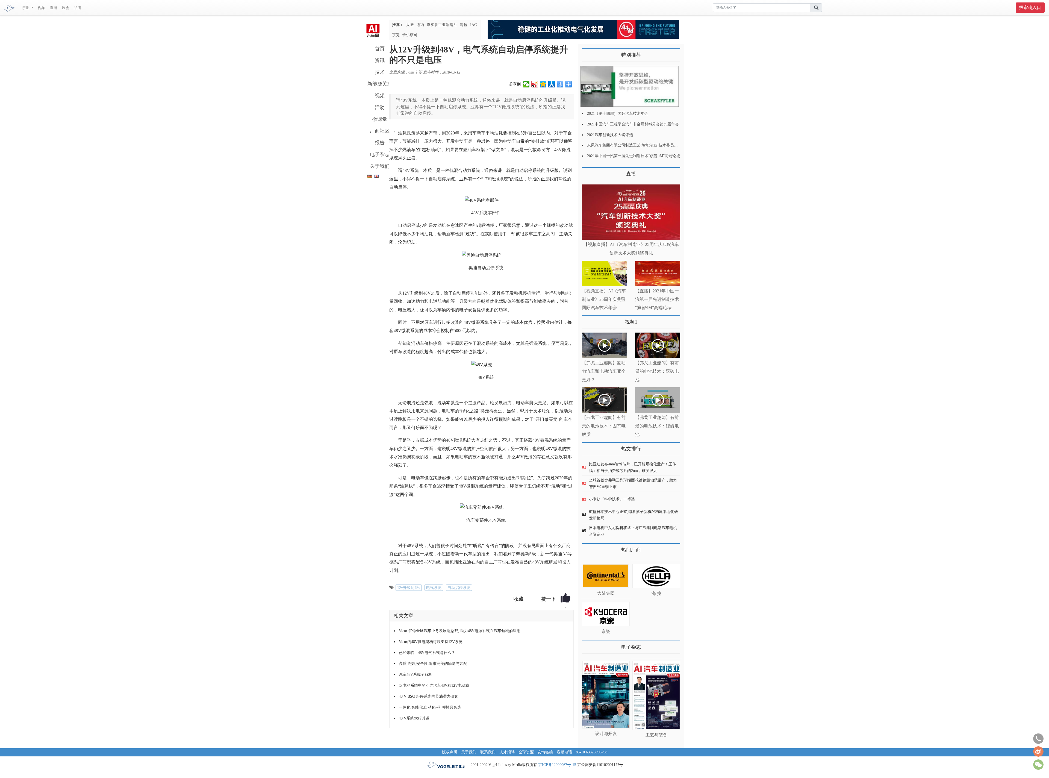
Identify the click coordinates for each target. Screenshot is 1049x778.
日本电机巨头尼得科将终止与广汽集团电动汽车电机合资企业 (633, 531)
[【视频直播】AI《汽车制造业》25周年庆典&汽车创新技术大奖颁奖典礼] (631, 212)
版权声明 (449, 752)
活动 (380, 107)
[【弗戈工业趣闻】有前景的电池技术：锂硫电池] (657, 400)
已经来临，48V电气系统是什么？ (427, 653)
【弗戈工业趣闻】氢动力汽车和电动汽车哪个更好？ (604, 371)
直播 (53, 8)
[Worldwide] (376, 175)
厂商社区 (380, 131)
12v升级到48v (408, 588)
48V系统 (410, 170)
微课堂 (379, 119)
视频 (41, 8)
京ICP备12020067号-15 (557, 765)
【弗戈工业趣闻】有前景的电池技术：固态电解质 (604, 426)
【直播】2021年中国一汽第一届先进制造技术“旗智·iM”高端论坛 (657, 299)
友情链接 (545, 752)
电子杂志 (380, 154)
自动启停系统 (458, 588)
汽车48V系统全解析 (415, 675)
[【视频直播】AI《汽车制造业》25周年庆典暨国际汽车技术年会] (604, 273)
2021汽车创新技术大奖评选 (610, 135)
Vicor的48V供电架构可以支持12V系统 (430, 642)
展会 (65, 8)
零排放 (537, 141)
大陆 (410, 25)
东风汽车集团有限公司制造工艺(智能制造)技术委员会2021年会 (640, 145)
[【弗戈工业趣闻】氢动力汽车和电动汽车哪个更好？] (604, 345)
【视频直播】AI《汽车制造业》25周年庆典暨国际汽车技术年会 (604, 299)
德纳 (420, 25)
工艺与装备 (656, 735)
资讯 (380, 60)
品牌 (77, 8)
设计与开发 (606, 733)
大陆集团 (606, 593)
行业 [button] (25, 8)
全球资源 (526, 752)
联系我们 (488, 752)
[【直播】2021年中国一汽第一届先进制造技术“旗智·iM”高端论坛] (657, 273)
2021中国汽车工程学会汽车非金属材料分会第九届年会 (633, 124)
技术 (380, 72)
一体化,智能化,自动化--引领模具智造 (430, 707)
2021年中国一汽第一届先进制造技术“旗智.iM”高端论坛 (633, 156)
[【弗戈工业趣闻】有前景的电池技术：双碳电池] (657, 345)
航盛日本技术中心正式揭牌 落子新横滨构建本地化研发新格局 (633, 515)
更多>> (587, 172)
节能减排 (411, 141)
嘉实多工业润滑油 (442, 25)
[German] (368, 175)
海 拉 (656, 593)
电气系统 (433, 588)
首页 (380, 48)
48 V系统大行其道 (414, 718)
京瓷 (396, 35)
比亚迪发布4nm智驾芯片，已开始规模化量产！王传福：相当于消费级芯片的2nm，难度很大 (632, 467)
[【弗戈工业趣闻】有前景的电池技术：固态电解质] (604, 400)
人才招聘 (507, 752)
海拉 (463, 25)
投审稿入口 (1030, 7)
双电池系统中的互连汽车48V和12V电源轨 (434, 685)
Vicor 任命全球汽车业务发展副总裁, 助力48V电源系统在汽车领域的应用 (459, 631)
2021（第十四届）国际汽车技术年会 (617, 113)
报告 (380, 142)
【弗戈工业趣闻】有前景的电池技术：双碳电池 (657, 371)
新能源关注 (379, 84)
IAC (473, 25)
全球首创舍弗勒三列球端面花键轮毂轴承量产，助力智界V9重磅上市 (633, 483)
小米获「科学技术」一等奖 (612, 499)
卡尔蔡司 (409, 35)
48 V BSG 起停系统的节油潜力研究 (428, 696)
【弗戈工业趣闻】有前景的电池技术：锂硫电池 (657, 426)
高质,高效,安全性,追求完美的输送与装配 (433, 664)
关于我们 (380, 166)
